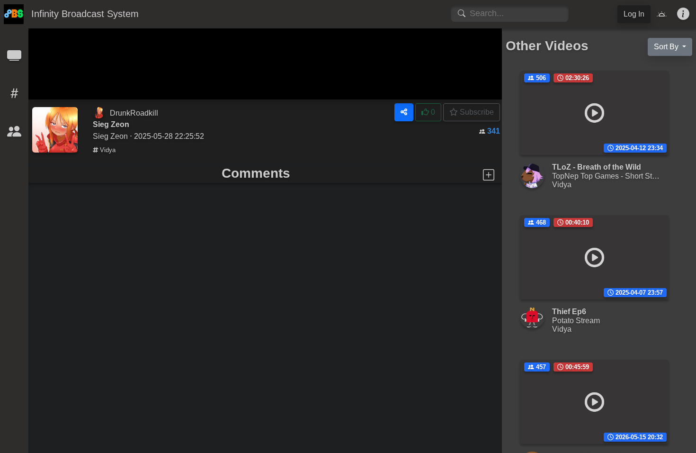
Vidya (107, 150)
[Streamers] (14, 134)
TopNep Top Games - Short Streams (612, 176)
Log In (634, 14)
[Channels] (14, 58)
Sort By (667, 47)
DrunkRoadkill (134, 113)
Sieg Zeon (110, 136)
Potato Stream (576, 320)
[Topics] (14, 96)
